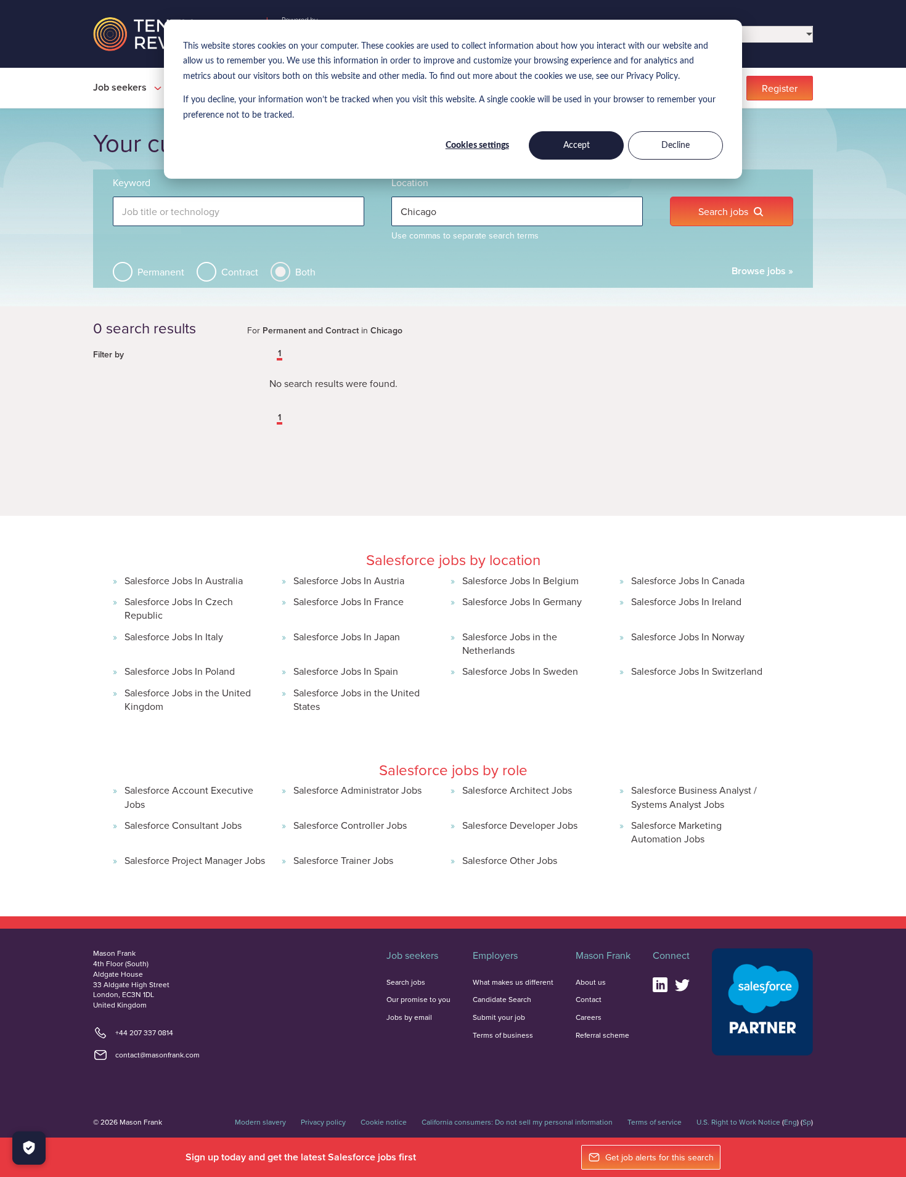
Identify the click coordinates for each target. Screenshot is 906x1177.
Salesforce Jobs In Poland (179, 671)
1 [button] (279, 353)
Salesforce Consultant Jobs (183, 825)
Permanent (160, 272)
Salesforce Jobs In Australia (183, 580)
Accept (576, 145)
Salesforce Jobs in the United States (356, 699)
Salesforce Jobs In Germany (522, 601)
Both (305, 272)
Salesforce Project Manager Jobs (194, 860)
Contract (239, 272)
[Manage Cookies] (29, 1148)
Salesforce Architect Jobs (517, 790)
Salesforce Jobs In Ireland (686, 601)
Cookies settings (477, 145)
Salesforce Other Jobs (509, 860)
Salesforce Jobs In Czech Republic (178, 608)
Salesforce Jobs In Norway (688, 636)
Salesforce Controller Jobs (350, 825)
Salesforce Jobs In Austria (348, 580)
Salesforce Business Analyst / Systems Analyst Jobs (694, 796)
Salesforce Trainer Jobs (343, 860)
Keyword (131, 182)
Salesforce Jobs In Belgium (520, 580)
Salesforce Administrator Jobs (357, 790)
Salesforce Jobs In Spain (345, 671)
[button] (270, 354)
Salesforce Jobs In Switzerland (696, 671)
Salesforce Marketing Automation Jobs (676, 831)
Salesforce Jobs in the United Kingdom (187, 699)
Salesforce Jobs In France (348, 601)
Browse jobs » (762, 271)
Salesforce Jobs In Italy (173, 636)
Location (409, 182)
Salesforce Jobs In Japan (346, 636)
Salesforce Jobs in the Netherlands (509, 643)
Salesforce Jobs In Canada (688, 580)
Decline (675, 145)
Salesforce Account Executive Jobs (188, 796)
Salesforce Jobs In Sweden (520, 671)
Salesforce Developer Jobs (519, 825)
